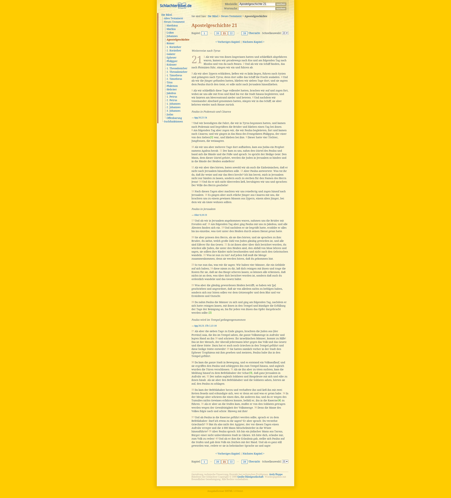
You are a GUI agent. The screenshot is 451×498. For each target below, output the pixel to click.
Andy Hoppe (276, 474)
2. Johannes (173, 107)
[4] (279, 400)
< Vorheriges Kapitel (227, 42)
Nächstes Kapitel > (253, 42)
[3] (250, 373)
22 (231, 33)
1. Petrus (172, 96)
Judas (170, 114)
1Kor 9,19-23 (200, 215)
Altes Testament (173, 18)
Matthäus (172, 25)
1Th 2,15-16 (211, 326)
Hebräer (172, 89)
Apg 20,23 (199, 326)
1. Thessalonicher (177, 68)
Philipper (172, 61)
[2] (210, 312)
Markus (171, 29)
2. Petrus (172, 100)
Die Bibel (166, 14)
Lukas (170, 32)
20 (217, 33)
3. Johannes (173, 110)
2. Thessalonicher (177, 71)
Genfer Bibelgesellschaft (250, 476)
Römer (171, 43)
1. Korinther (174, 47)
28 (244, 33)
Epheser (172, 57)
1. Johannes (173, 103)
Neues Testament (174, 21)
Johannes (172, 36)
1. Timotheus (174, 75)
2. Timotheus (174, 78)
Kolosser (172, 64)
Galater (171, 54)
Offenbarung (174, 118)
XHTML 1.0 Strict (234, 491)
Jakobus (171, 93)
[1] (211, 137)
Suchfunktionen (173, 121)
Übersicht (254, 33)
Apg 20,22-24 (200, 117)
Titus (169, 82)
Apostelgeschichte (178, 39)
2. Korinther (174, 50)
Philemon (172, 86)
